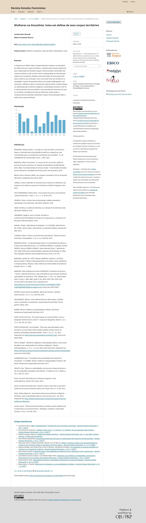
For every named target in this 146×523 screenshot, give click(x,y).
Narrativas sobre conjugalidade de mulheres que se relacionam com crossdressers (64, 451)
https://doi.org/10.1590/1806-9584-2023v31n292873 (36, 44)
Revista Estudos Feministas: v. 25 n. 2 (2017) (34, 432)
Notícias (31, 12)
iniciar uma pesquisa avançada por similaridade (45, 476)
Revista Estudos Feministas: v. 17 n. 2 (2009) (79, 445)
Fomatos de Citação (80, 66)
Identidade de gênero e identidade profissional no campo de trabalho (58, 460)
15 (18, 471)
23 (35, 471)
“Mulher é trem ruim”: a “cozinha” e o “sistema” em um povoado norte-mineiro (65, 430)
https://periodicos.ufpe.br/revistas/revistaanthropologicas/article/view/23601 (42, 351)
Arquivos (21, 12)
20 (29, 471)
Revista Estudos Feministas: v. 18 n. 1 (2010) (60, 449)
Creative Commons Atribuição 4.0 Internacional (64, 500)
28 (46, 471)
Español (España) (112, 38)
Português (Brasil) (112, 41)
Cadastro (125, 2)
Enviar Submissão (114, 22)
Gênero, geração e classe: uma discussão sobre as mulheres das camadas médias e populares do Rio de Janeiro (57, 444)
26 (42, 471)
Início (16, 19)
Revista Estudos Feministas (28, 8)
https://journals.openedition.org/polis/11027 (41, 335)
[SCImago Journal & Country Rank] (118, 94)
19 (27, 471)
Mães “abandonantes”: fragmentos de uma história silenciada (53, 426)
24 (38, 471)
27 (44, 471)
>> (52, 471)
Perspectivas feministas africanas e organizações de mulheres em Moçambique (65, 439)
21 (31, 471)
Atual (13, 12)
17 (23, 471)
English (108, 35)
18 (25, 471)
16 (20, 471)
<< (15, 471)
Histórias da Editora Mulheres (48, 434)
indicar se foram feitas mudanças (83, 174)
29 (48, 471)
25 (40, 471)
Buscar (130, 12)
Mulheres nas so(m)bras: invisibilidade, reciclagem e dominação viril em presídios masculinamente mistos (56, 457)
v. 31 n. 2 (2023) (33, 19)
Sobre (39, 12)
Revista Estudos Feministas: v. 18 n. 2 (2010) (74, 458)
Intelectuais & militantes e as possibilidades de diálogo (55, 464)
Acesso (133, 2)
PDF (77, 34)
